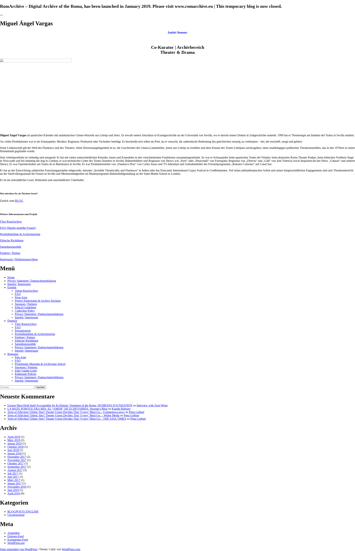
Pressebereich (23, 330)
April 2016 (13, 493)
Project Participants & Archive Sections (38, 300)
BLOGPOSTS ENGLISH (22, 511)
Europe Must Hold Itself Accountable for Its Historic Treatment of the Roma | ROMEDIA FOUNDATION (69, 405)
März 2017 (13, 480)
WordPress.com (71, 549)
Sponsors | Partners (26, 304)
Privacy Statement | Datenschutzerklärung (31, 280)
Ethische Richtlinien (11, 240)
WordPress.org (16, 543)
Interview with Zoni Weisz (152, 405)
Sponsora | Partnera (26, 367)
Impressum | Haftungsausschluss (19, 259)
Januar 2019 (14, 443)
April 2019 (13, 436)
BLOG (19, 200)
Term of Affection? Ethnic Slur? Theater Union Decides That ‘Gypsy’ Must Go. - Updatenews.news (66, 412)
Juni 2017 (13, 476)
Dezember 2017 (16, 456)
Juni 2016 (13, 490)
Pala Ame (20, 357)
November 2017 (16, 460)
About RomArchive (26, 290)
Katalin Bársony (121, 408)
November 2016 (16, 486)
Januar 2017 (14, 483)
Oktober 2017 (15, 463)
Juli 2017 (12, 473)
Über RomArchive (11, 221)
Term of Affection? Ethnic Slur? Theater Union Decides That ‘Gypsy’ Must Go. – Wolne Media (63, 415)
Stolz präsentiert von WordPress (18, 549)
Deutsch (12, 320)
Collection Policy (25, 310)
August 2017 (15, 470)
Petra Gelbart (136, 412)
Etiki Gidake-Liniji (26, 370)
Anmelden (13, 533)
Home (11, 277)
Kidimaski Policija (25, 374)
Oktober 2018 (15, 446)
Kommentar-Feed (17, 539)
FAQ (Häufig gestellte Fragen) (18, 227)
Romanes (182, 32)
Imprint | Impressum (19, 284)
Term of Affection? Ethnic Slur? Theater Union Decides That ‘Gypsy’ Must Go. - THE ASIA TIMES (66, 418)
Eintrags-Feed (15, 536)
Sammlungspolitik (10, 246)
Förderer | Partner (10, 253)
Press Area (21, 297)
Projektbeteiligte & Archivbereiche (20, 234)
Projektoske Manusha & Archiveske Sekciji (40, 364)
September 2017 (16, 466)
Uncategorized (15, 514)
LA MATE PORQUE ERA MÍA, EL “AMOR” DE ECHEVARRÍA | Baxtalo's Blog (57, 408)
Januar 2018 (14, 453)
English (172, 32)
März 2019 (13, 440)
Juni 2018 (13, 450)
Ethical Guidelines (25, 307)
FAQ (18, 294)
